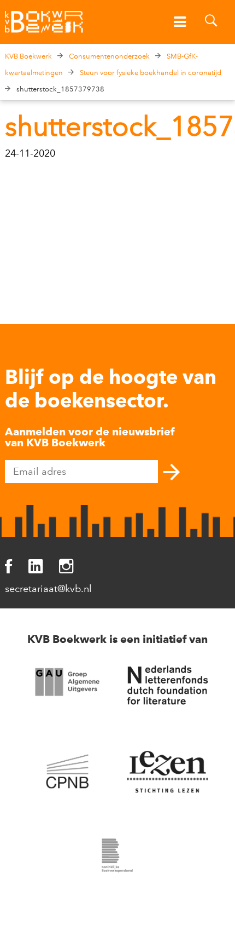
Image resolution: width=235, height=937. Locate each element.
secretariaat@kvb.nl (48, 589)
